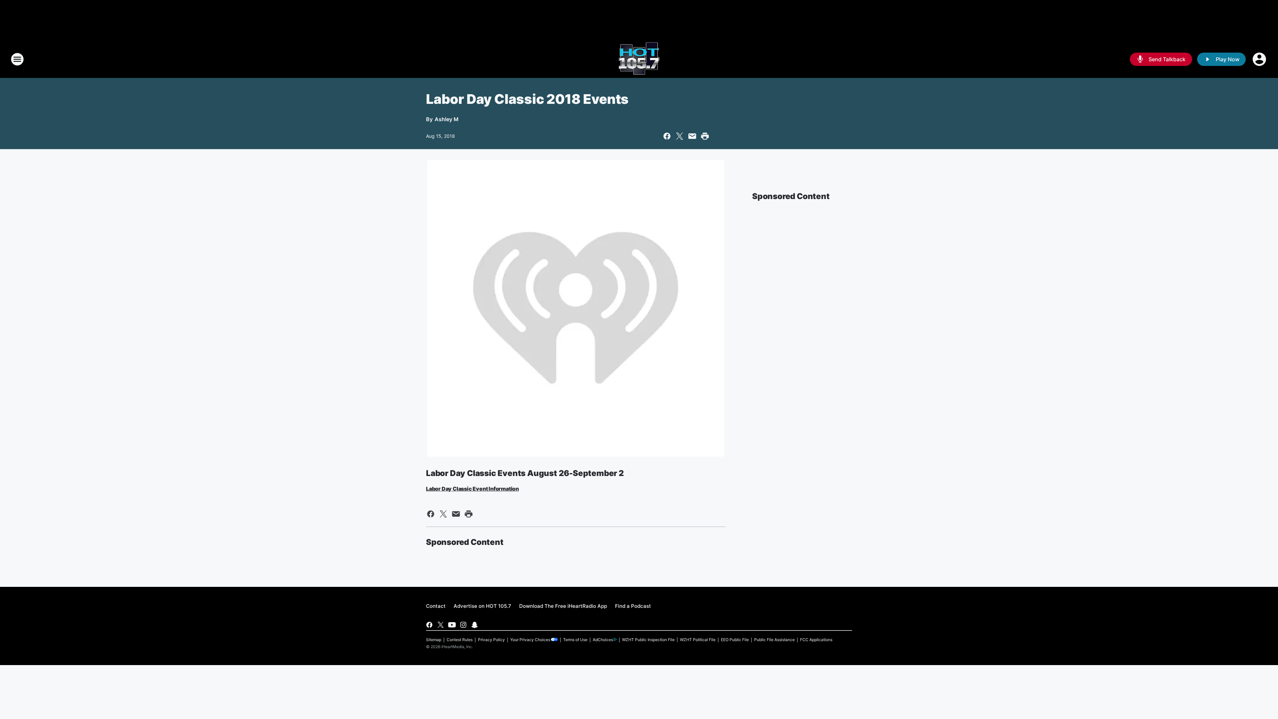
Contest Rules (460, 639)
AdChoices (603, 639)
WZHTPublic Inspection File (648, 639)
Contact (436, 606)
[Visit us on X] (441, 625)
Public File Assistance (774, 639)
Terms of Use (575, 639)
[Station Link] (639, 59)
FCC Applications (816, 639)
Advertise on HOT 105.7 (482, 606)
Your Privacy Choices (530, 639)
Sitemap (433, 639)
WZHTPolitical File (698, 639)
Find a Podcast (633, 606)
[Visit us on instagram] (463, 625)
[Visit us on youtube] (452, 625)
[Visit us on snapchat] (475, 625)
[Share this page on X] (679, 136)
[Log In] (1260, 59)
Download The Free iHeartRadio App (563, 606)
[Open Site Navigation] (17, 59)
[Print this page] (705, 136)
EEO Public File (735, 639)
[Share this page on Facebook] (667, 136)
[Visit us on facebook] (429, 625)
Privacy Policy (491, 639)
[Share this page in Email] (692, 136)
